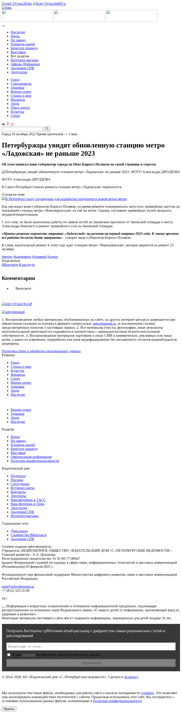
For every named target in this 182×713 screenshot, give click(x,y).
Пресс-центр (20, 108)
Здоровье (17, 88)
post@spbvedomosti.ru (18, 586)
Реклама (17, 480)
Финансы (18, 100)
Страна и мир (21, 96)
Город (15, 80)
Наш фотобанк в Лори (27, 504)
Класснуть (27, 265)
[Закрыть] (3, 607)
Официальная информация (31, 457)
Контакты (18, 492)
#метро (7, 257)
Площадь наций (23, 44)
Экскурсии (19, 72)
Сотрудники (20, 484)
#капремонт (22, 257)
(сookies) (147, 693)
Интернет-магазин (25, 60)
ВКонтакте (10, 265)
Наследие (18, 32)
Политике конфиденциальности (117, 701)
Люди (15, 104)
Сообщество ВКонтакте (29, 535)
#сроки (52, 257)
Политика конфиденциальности (35, 461)
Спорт (15, 116)
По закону (18, 40)
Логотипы (18, 496)
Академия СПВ (22, 68)
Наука (15, 36)
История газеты (22, 488)
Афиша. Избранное (25, 64)
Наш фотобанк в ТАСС (28, 500)
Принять (9, 709)
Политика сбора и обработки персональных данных (41, 351)
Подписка (18, 476)
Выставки (18, 52)
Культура (17, 112)
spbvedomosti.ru (104, 323)
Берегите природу (24, 48)
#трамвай (39, 257)
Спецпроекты (21, 84)
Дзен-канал (19, 531)
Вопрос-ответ (21, 92)
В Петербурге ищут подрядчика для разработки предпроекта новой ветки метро (66, 199)
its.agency (131, 677)
